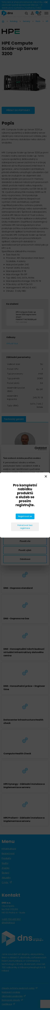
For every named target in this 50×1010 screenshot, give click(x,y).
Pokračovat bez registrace (25, 526)
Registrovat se (25, 516)
